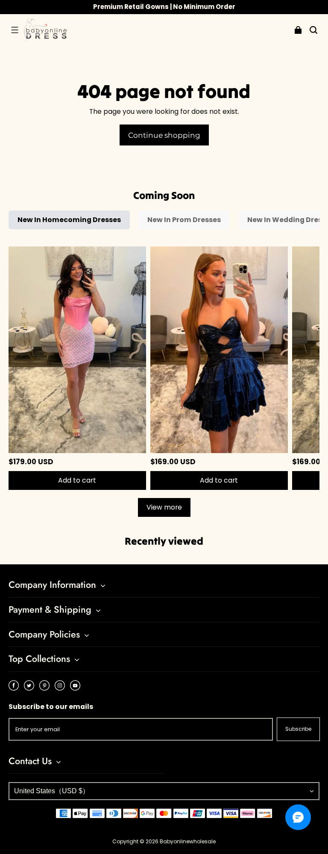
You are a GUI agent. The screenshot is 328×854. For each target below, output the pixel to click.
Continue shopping (164, 134)
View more (164, 507)
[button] (14, 30)
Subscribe (298, 728)
